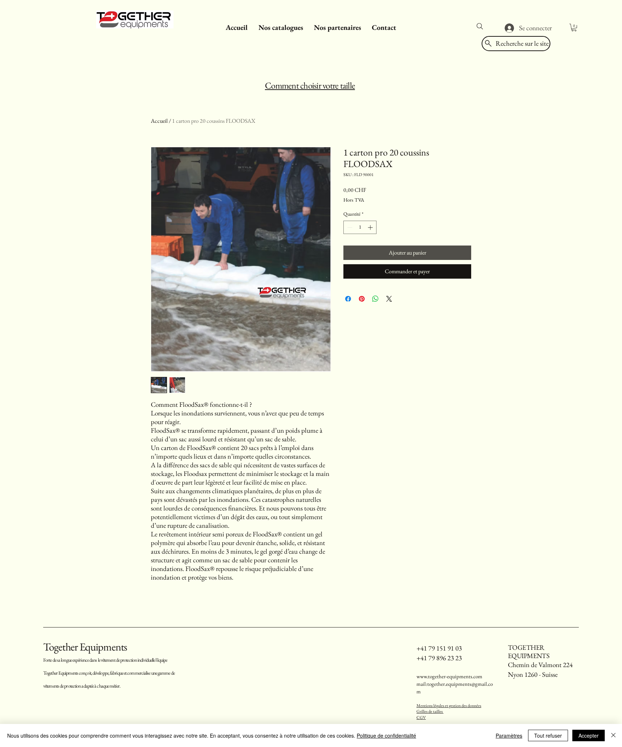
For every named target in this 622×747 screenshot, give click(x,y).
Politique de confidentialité (386, 735)
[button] (280, 27)
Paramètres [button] (509, 735)
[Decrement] (348, 227)
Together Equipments (85, 647)
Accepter (588, 735)
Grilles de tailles (429, 711)
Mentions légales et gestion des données (448, 705)
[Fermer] (613, 735)
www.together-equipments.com (449, 676)
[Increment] (370, 227)
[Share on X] (389, 298)
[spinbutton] (359, 227)
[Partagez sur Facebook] (348, 298)
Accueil (159, 121)
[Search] (479, 26)
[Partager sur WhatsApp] (375, 298)
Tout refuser (548, 735)
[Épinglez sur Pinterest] (361, 298)
